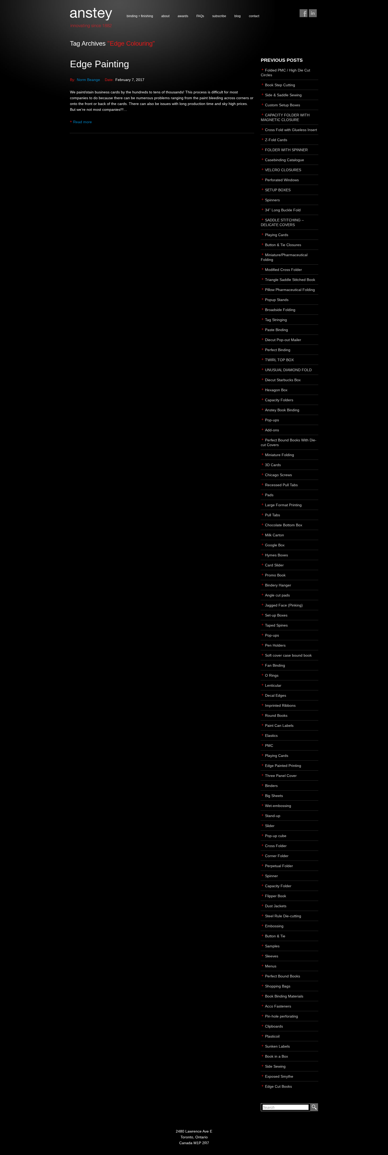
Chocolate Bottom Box (283, 525)
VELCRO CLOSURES (283, 170)
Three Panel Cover (281, 776)
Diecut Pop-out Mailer (283, 340)
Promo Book (275, 575)
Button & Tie (275, 936)
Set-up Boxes (276, 615)
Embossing (274, 926)
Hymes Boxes (276, 555)
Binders (271, 786)
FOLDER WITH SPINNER (286, 150)
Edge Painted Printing (283, 765)
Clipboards (274, 1026)
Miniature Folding (279, 455)
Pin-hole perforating (281, 1016)
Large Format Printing (283, 505)
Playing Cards (276, 235)
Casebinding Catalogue (284, 160)
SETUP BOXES (278, 190)
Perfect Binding (277, 350)
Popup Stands (276, 300)
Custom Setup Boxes (282, 105)
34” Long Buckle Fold (283, 210)
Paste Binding (276, 330)
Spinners (272, 200)
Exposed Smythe (279, 1076)
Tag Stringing (276, 320)
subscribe (219, 16)
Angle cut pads (277, 595)
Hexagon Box (276, 390)
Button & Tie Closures (283, 245)
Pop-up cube (275, 836)
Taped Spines (276, 625)
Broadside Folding (280, 310)
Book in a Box (276, 1056)
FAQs (200, 16)
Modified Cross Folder (283, 270)
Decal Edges (275, 695)
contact (254, 16)
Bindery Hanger (278, 585)
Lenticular (273, 685)
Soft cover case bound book (288, 655)
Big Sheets (274, 796)
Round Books (276, 715)
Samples (272, 946)
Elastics (271, 735)
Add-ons (272, 430)
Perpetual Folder (279, 866)
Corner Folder (276, 856)
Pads (269, 495)
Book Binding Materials (284, 996)
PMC (269, 745)
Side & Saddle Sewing (283, 95)
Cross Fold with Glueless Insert (291, 130)
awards (183, 16)
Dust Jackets (275, 906)
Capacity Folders (279, 400)
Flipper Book (275, 896)
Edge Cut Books (278, 1086)
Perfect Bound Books (282, 976)
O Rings (271, 675)
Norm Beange (88, 80)
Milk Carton (274, 535)
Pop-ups (272, 420)
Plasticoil (272, 1036)
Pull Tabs (272, 515)
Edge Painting (99, 64)
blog (237, 16)
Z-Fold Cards (276, 140)
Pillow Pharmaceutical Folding (290, 290)
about (165, 16)
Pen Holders (275, 645)
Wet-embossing (278, 806)
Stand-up (272, 816)
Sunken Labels (277, 1046)
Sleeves (271, 956)
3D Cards (273, 465)
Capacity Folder (278, 886)
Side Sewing (275, 1066)
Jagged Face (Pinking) (284, 605)
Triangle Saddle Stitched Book (290, 280)
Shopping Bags (277, 986)
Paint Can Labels (279, 725)
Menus (270, 966)
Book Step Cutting (280, 85)
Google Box (275, 545)
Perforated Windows (282, 180)
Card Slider (274, 565)
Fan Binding (275, 665)
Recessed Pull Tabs (281, 485)
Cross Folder (276, 846)
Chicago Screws (278, 475)
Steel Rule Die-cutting (283, 916)
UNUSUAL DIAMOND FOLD (288, 370)
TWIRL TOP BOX (279, 360)
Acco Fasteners (278, 1006)
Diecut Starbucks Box (283, 380)
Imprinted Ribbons (280, 705)
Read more (82, 122)
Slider (270, 826)
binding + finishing (140, 16)
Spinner (271, 876)
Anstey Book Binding (282, 410)
